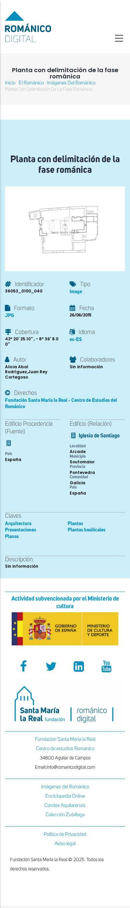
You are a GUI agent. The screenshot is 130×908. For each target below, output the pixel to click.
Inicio (10, 82)
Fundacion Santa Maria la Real (65, 739)
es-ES (76, 339)
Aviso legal (65, 843)
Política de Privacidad (65, 834)
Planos (12, 536)
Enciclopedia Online (65, 796)
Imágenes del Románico (65, 786)
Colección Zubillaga (65, 814)
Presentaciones (20, 529)
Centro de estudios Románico (65, 748)
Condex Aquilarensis (65, 805)
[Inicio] (43, 27)
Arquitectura (18, 523)
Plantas (75, 523)
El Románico (31, 82)
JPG (9, 315)
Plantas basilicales (86, 529)
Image (76, 291)
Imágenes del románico (71, 82)
